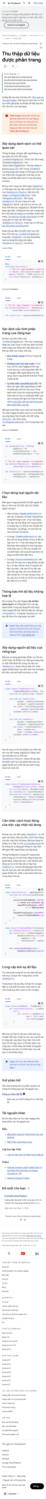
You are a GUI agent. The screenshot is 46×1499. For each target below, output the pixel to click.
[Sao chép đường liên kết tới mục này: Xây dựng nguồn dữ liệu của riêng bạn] (18, 651)
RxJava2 (11, 169)
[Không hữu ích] (41, 47)
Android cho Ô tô (9, 1345)
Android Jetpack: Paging (18, 1178)
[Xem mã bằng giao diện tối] (39, 261)
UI (42, 35)
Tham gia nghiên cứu (10, 1434)
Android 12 (6, 1380)
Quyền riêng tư (8, 1318)
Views (7, 38)
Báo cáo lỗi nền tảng (10, 1422)
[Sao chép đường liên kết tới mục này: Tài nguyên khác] (28, 1113)
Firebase (5, 1459)
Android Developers (9, 35)
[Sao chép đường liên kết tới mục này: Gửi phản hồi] (23, 1080)
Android (5, 1267)
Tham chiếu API (8, 1403)
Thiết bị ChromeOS (9, 1341)
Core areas (34, 35)
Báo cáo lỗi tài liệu (9, 1426)
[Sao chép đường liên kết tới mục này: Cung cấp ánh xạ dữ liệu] (39, 967)
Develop (23, 35)
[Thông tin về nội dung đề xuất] (28, 1188)
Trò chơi (5, 1302)
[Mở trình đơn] (4, 3)
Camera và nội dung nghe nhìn (14, 1314)
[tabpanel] (23, 272)
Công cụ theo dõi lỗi (12, 1094)
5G (3, 1322)
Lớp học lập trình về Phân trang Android (25, 1155)
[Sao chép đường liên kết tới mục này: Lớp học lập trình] (23, 1149)
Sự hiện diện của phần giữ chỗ (22, 383)
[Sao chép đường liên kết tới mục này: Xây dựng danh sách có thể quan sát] (17, 148)
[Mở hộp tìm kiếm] (24, 3)
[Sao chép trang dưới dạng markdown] (13, 66)
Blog (4, 1287)
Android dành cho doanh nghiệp (15, 1271)
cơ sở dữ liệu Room (32, 843)
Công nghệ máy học (10, 1306)
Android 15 (6, 1368)
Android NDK (7, 1411)
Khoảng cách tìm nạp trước (20, 363)
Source (5, 1279)
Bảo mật (5, 1275)
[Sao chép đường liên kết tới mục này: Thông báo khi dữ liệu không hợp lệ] (13, 595)
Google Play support (10, 1430)
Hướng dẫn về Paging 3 (19, 131)
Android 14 (6, 1372)
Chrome (5, 1455)
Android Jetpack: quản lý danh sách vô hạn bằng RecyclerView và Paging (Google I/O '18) (24, 1170)
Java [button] (19, 257)
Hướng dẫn (17, 38)
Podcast (5, 1291)
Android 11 (6, 1384)
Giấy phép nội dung (34, 1236)
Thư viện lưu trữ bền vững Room (22, 216)
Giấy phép (21, 1476)
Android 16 (6, 1364)
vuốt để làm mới (28, 635)
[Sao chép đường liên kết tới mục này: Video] (11, 1162)
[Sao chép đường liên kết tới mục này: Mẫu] (9, 1129)
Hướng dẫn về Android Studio (14, 1395)
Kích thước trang (15, 356)
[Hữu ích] (41, 44)
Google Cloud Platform (11, 1463)
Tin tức (4, 1283)
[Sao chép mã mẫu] (42, 261)
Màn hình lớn (7, 1333)
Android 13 (6, 1376)
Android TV (6, 1349)
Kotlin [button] (7, 257)
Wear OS (5, 1337)
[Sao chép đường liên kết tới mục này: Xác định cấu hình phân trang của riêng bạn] (33, 333)
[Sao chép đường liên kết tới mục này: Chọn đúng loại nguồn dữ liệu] (9, 497)
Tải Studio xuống (8, 1407)
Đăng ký (37, 1486)
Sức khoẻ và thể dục (10, 1310)
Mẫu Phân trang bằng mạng (19, 1142)
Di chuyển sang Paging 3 (16, 1196)
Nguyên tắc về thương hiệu (15, 1480)
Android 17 (6, 1360)
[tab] (8, 257)
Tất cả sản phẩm (9, 1467)
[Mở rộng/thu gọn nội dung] (18, 73)
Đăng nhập (38, 3)
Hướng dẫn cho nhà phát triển (14, 1399)
